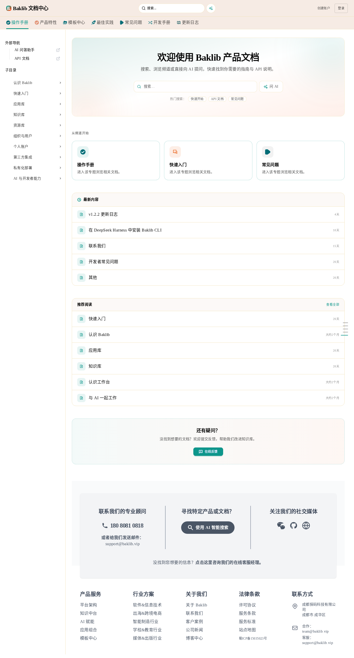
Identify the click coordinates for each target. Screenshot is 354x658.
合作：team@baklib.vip (315, 628)
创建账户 (323, 8)
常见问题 (237, 99)
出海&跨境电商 (147, 613)
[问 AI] (211, 8)
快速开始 (197, 99)
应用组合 (88, 630)
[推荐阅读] (344, 332)
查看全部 (332, 304)
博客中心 (194, 638)
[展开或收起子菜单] (60, 83)
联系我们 (194, 613)
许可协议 (247, 605)
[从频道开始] (344, 326)
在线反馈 (211, 451)
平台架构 (88, 605)
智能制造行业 (145, 621)
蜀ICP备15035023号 (253, 638)
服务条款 (247, 613)
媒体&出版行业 (147, 638)
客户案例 (194, 621)
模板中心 (88, 638)
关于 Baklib (196, 605)
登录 (341, 8)
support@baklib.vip (122, 544)
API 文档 (217, 99)
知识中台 (88, 613)
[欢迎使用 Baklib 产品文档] (344, 322)
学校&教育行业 (147, 630)
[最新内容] (344, 329)
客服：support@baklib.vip (317, 640)
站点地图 (247, 630)
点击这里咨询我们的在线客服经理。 (229, 562)
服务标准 (247, 621)
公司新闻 (194, 630)
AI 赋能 (87, 621)
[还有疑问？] (344, 335)
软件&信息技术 (147, 605)
